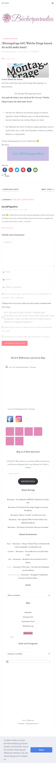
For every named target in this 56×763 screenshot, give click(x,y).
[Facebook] (38, 431)
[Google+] (19, 441)
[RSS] (19, 431)
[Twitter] (10, 441)
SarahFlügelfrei (10, 206)
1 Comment (34, 52)
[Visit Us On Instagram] (18, 419)
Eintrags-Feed (28, 617)
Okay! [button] (41, 750)
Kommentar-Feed (28, 621)
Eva (9, 559)
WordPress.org (28, 626)
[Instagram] (10, 431)
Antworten (9, 228)
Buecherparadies (9, 52)
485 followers (28, 633)
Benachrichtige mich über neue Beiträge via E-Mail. (27, 337)
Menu (7, 3)
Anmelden (28, 612)
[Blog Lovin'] (28, 431)
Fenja (8, 544)
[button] (7, 759)
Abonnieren (28, 481)
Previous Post (11, 189)
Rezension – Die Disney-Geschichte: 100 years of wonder (28, 527)
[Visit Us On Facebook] (10, 419)
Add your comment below (23, 199)
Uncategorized (11, 39)
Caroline (11, 551)
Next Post (47, 189)
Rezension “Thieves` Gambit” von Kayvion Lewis (28, 515)
